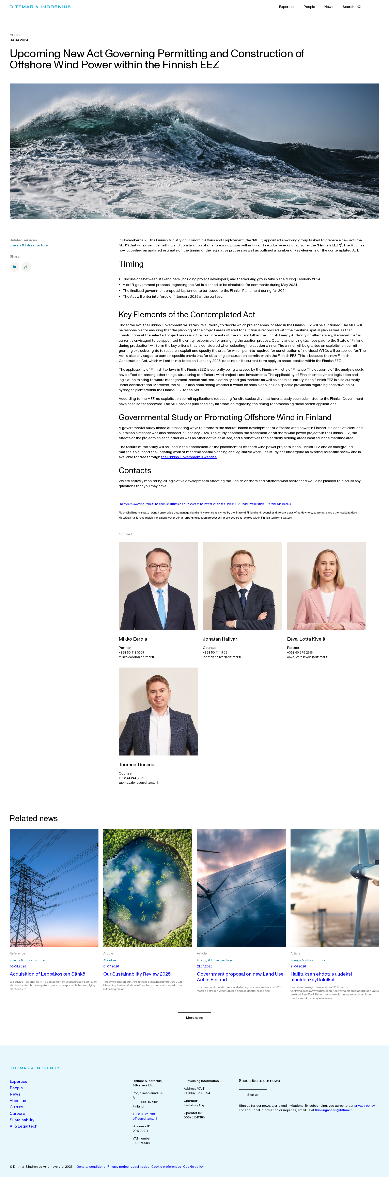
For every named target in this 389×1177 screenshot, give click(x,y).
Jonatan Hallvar (220, 639)
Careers (17, 1113)
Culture (16, 1107)
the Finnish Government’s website (189, 457)
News (328, 6)
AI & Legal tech (23, 1126)
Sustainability (22, 1120)
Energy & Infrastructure (29, 245)
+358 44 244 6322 (131, 778)
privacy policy (364, 1105)
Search (348, 6)
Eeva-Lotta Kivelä (306, 639)
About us (18, 1101)
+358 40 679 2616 (300, 652)
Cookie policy (193, 1166)
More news (194, 1017)
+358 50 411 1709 (215, 652)
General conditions (91, 1166)
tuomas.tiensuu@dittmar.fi (138, 782)
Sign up (253, 1094)
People (309, 6)
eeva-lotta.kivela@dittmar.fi (307, 657)
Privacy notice (118, 1166)
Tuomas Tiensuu (136, 764)
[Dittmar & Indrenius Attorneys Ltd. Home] (40, 6)
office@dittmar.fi (145, 1118)
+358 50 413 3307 (131, 652)
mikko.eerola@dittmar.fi (136, 657)
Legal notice (140, 1166)
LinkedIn (14, 267)
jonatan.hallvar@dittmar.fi (222, 657)
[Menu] (375, 6)
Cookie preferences (166, 1166)
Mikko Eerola (133, 639)
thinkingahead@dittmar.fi (333, 1110)
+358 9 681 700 (144, 1114)
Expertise (286, 6)
